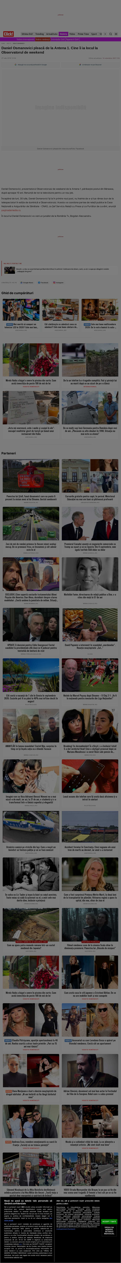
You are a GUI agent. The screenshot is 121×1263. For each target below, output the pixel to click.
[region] (60, 1230)
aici (20, 1244)
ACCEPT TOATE (109, 1221)
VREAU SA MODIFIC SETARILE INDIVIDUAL (109, 1230)
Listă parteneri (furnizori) (65, 1229)
